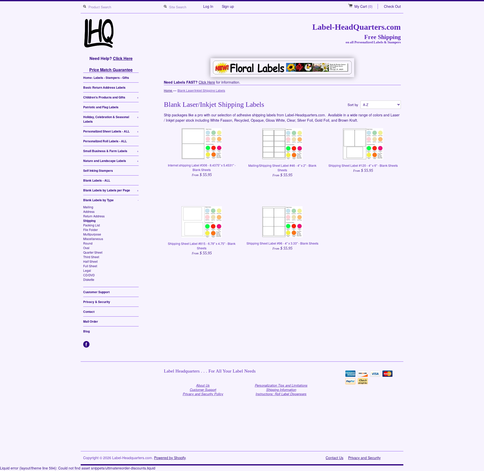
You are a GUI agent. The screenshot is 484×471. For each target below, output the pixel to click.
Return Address (94, 216)
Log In (208, 6)
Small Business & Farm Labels (111, 151)
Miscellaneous (93, 239)
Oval (86, 248)
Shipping (89, 220)
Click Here (123, 58)
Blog (86, 331)
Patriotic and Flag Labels (100, 107)
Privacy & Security (96, 301)
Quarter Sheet (92, 252)
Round (88, 243)
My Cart (363, 6)
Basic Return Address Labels (104, 87)
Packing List (91, 225)
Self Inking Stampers (98, 170)
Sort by (353, 104)
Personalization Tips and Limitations (281, 385)
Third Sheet (91, 257)
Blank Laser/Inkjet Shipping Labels (201, 90)
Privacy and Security (364, 457)
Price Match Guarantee (111, 70)
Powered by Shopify (170, 457)
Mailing (88, 207)
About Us (203, 385)
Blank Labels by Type (111, 200)
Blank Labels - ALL (96, 180)
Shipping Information (281, 389)
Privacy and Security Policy (203, 393)
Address (89, 211)
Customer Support (96, 292)
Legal (87, 270)
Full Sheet (90, 266)
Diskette (88, 279)
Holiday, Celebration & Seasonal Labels (111, 119)
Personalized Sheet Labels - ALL (111, 131)
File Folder (90, 229)
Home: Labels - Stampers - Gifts (106, 77)
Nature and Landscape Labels (111, 160)
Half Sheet (90, 261)
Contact (89, 311)
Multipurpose (92, 234)
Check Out (392, 6)
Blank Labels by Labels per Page (111, 190)
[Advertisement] (242, 438)
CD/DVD (89, 275)
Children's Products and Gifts (111, 97)
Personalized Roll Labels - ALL (105, 141)
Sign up (228, 6)
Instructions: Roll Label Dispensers (281, 393)
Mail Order (90, 321)
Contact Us (334, 457)
